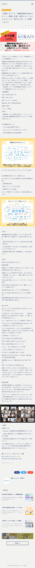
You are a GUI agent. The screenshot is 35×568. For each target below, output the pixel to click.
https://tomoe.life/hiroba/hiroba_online (11, 458)
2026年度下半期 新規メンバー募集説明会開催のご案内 (15, 494)
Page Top (17, 559)
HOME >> (17, 543)
